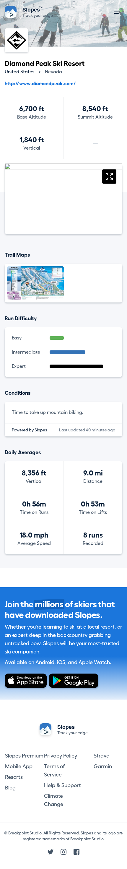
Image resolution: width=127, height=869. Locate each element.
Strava (102, 755)
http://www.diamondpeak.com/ (40, 83)
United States (19, 71)
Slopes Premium (24, 755)
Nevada (53, 71)
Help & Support (62, 785)
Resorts (14, 777)
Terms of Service (54, 770)
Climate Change (53, 800)
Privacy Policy (60, 755)
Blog (10, 787)
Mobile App (18, 766)
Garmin (103, 766)
